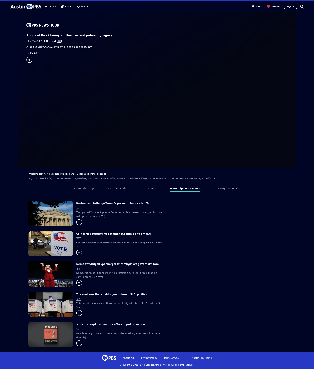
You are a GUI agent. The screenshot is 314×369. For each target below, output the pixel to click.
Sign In (290, 6)
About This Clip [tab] (84, 188)
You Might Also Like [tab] (227, 188)
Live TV (52, 6)
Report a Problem (64, 173)
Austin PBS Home (202, 357)
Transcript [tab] (149, 188)
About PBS (129, 357)
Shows (68, 6)
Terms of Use (171, 357)
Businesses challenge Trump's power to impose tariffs (112, 203)
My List (85, 6)
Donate (275, 6)
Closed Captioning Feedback (91, 173)
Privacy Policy (149, 357)
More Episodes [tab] (118, 188)
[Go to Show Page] (161, 25)
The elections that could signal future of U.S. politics (111, 294)
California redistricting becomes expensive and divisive (113, 233)
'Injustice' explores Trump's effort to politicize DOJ (110, 324)
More (216, 178)
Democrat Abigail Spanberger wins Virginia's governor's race (117, 264)
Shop (258, 6)
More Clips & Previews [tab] (185, 188)
